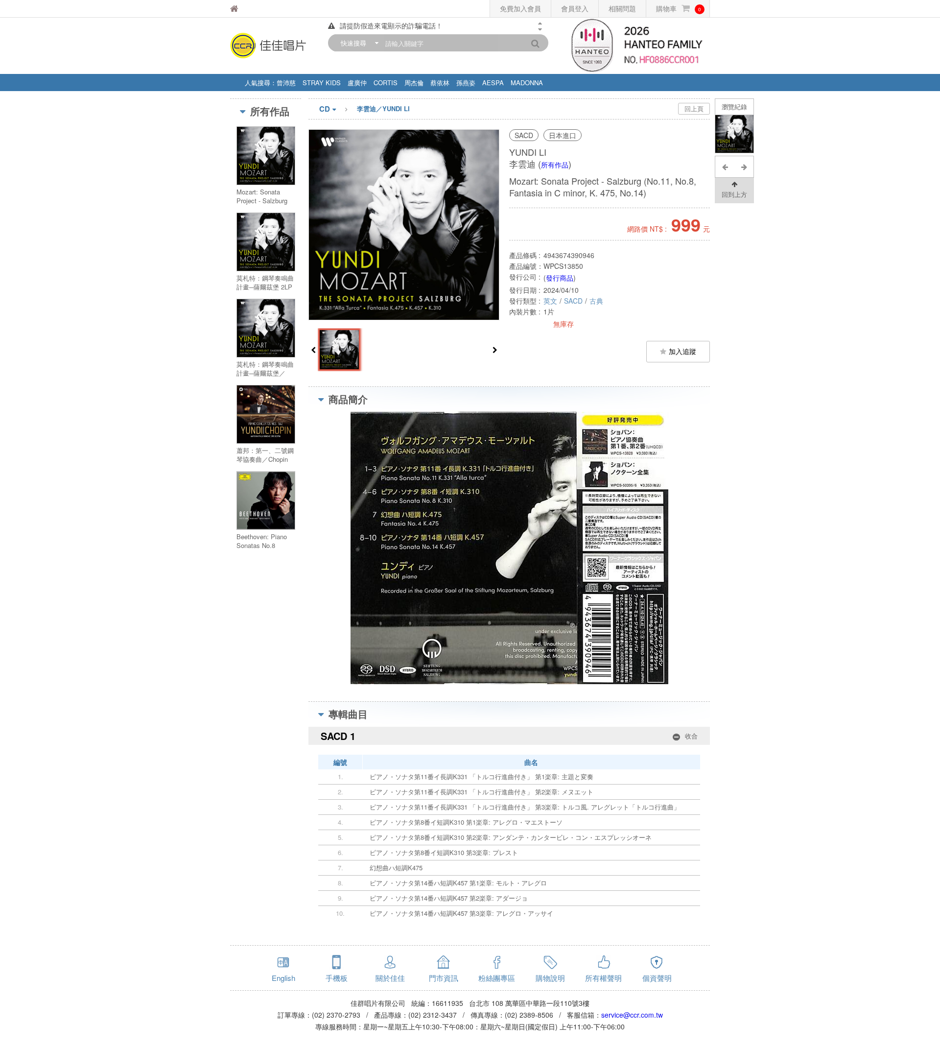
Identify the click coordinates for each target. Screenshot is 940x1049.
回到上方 (734, 194)
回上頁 (694, 108)
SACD (573, 301)
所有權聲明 (603, 978)
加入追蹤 (682, 351)
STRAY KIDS (322, 82)
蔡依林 (439, 82)
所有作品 (554, 164)
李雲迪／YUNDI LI (383, 108)
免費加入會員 (520, 8)
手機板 (337, 978)
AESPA (493, 82)
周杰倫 (413, 82)
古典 (596, 301)
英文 (550, 301)
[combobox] (357, 42)
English (283, 978)
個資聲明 (657, 978)
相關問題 (622, 8)
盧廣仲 (357, 82)
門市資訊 (443, 978)
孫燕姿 (465, 82)
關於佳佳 (390, 978)
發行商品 (559, 278)
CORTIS (386, 82)
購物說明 (550, 978)
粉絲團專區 (496, 978)
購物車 (678, 8)
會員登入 (574, 8)
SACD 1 (509, 736)
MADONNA (527, 82)
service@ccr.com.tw (632, 1015)
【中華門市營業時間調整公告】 (388, 26)
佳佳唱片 (259, 8)
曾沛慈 (286, 82)
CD (324, 108)
